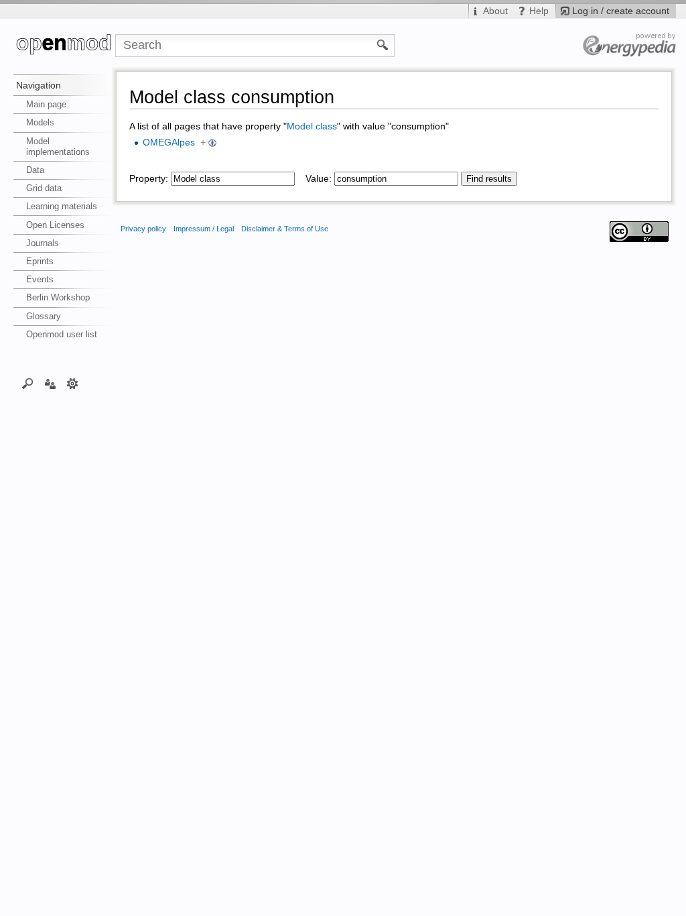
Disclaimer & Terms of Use (284, 229)
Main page (46, 104)
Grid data (44, 188)
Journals (42, 243)
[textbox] (233, 179)
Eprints (40, 261)
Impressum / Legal (204, 229)
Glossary (43, 316)
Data (35, 170)
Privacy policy (143, 229)
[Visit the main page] (64, 45)
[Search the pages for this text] (383, 44)
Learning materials (61, 206)
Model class (312, 126)
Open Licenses (55, 225)
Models (40, 122)
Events (40, 279)
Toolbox (72, 383)
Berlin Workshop (58, 297)
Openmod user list (61, 334)
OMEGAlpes (169, 142)
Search (27, 383)
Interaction (50, 383)
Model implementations (58, 146)
